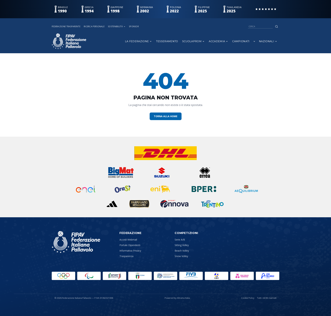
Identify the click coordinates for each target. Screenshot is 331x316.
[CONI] (140, 276)
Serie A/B (180, 239)
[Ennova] (174, 204)
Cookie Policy (247, 298)
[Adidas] (112, 204)
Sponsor (134, 26)
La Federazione (137, 41)
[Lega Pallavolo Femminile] (242, 276)
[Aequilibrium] (246, 189)
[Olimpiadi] (63, 276)
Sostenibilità (115, 26)
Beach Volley (182, 250)
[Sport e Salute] (114, 276)
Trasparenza (126, 256)
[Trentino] (212, 204)
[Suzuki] (160, 172)
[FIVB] (191, 276)
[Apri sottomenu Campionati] (254, 41)
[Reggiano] (139, 204)
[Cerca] (276, 26)
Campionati (241, 41)
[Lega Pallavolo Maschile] (267, 276)
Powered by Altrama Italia (177, 298)
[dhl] (165, 153)
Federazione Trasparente (66, 26)
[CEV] (216, 276)
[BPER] (204, 189)
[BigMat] (121, 172)
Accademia (217, 41)
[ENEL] (85, 189)
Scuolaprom (192, 41)
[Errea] (205, 172)
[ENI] (160, 189)
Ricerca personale (94, 26)
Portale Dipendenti (129, 245)
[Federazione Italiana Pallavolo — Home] (69, 41)
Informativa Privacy (130, 250)
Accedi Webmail (128, 239)
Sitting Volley (182, 245)
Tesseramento (167, 41)
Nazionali (266, 41)
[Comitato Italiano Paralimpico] (165, 276)
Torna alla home (165, 116)
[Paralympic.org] (89, 276)
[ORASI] (123, 189)
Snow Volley (181, 256)
